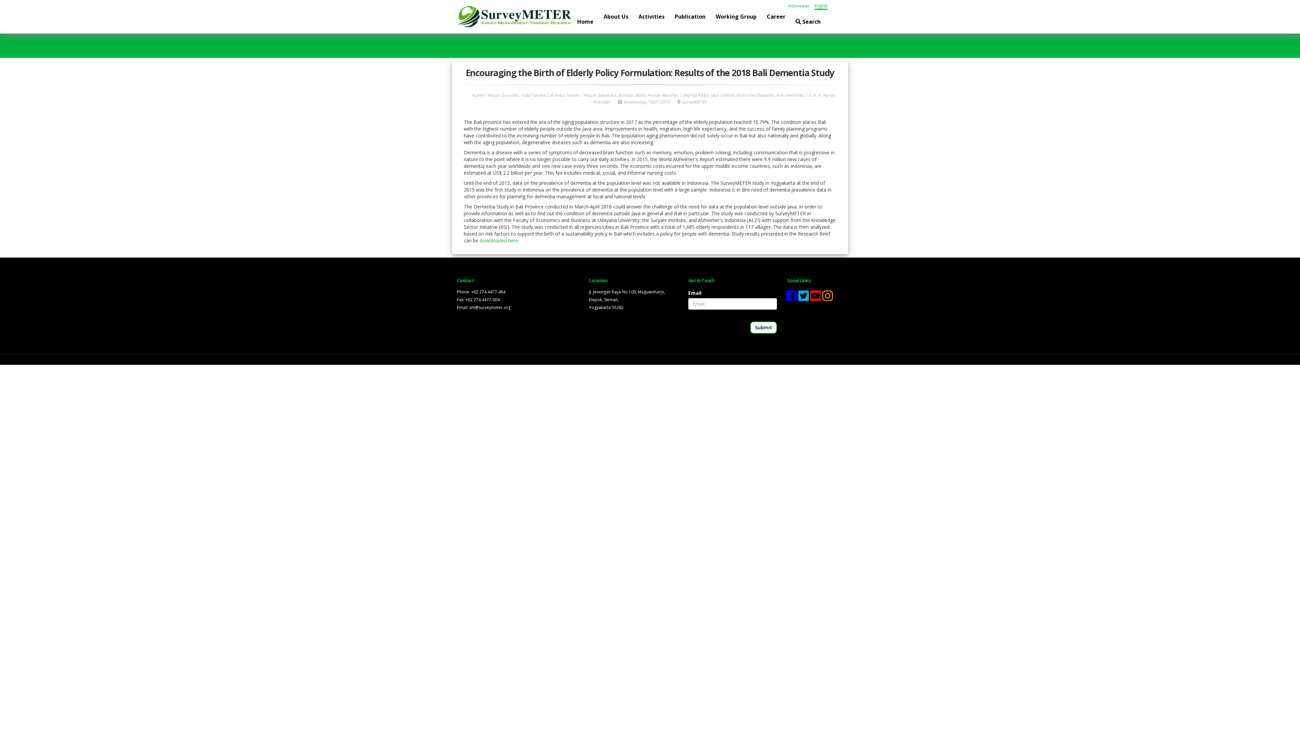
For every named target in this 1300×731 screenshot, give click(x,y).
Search (811, 21)
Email (694, 293)
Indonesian (798, 6)
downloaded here (499, 240)
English (821, 6)
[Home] (514, 16)
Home (585, 21)
